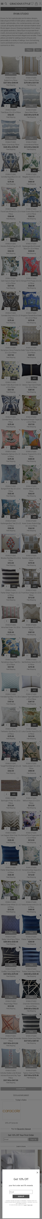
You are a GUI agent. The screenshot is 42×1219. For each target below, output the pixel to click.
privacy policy (30, 1204)
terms (25, 1204)
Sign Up (21, 1196)
